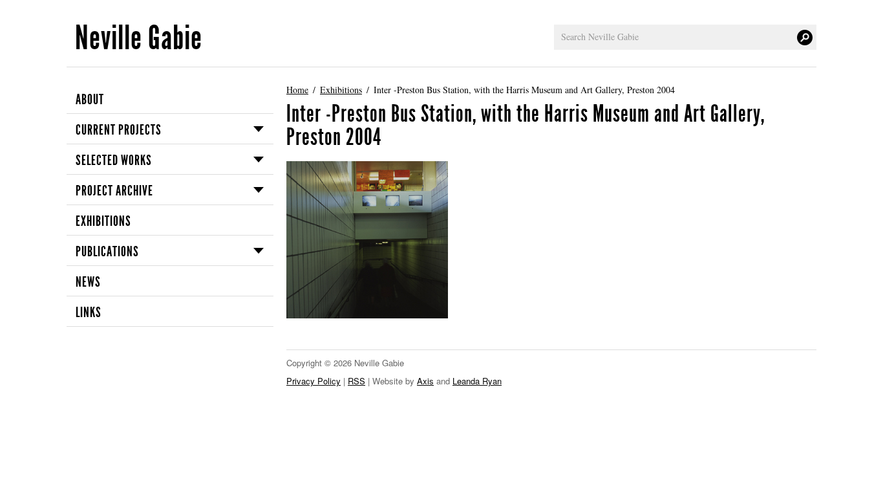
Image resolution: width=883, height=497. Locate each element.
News (88, 282)
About (90, 99)
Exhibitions (103, 221)
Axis (425, 381)
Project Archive (114, 190)
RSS (356, 381)
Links (88, 312)
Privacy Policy (313, 381)
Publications (107, 251)
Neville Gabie (138, 38)
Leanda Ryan (477, 381)
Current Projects (119, 130)
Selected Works (114, 160)
